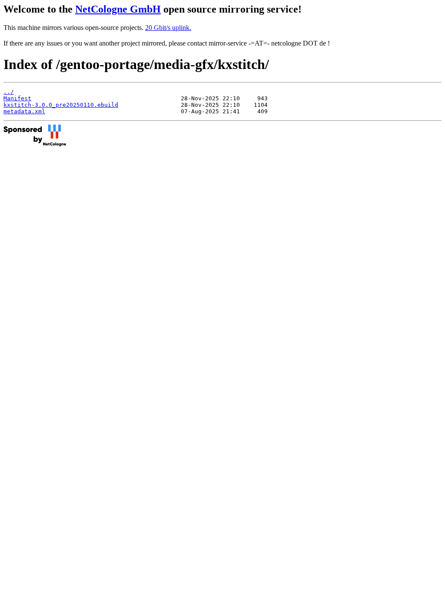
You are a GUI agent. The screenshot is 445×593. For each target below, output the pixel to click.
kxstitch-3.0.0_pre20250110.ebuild (60, 105)
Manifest (17, 98)
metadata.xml (24, 111)
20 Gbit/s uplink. (168, 27)
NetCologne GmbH (118, 9)
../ (8, 92)
